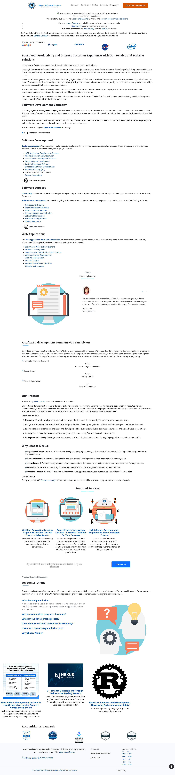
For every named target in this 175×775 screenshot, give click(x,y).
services (43, 239)
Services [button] (74, 5)
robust (105, 28)
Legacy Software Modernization (38, 213)
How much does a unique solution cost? (42, 628)
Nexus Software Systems (49, 5)
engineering (83, 19)
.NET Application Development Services (42, 153)
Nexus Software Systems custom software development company (58, 770)
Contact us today (41, 36)
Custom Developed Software (37, 164)
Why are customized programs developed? (44, 614)
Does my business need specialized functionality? (47, 623)
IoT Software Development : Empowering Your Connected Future (104, 533)
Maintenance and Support (34, 200)
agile (75, 19)
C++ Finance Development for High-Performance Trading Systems (65, 692)
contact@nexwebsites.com (101, 753)
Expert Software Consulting (37, 207)
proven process (39, 401)
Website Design (32, 260)
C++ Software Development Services (40, 158)
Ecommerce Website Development (40, 247)
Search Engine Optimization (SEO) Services (43, 252)
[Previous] (142, 291)
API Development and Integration (39, 156)
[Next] (146, 291)
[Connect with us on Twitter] (124, 753)
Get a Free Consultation (135, 5)
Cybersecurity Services (34, 205)
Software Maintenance (34, 216)
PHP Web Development (35, 249)
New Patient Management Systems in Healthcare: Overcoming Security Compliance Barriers (21, 705)
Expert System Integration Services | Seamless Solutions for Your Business (70, 533)
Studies (95, 5)
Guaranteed (76, 26)
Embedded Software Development (39, 167)
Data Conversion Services (36, 210)
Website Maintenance (34, 266)
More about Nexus (67, 752)
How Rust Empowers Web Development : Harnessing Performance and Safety (109, 703)
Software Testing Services (36, 218)
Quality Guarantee (45, 758)
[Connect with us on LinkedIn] (130, 753)
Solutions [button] (85, 5)
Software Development (39, 133)
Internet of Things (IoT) (35, 169)
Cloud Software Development (37, 161)
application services (52, 127)
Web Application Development (38, 255)
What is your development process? (40, 618)
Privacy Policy (121, 770)
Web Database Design (34, 258)
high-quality (89, 28)
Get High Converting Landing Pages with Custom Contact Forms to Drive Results (37, 533)
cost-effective (72, 23)
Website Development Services (38, 263)
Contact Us (121, 564)
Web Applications (37, 226)
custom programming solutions (114, 19)
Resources (104, 5)
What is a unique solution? (36, 600)
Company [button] (114, 5)
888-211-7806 (96, 758)
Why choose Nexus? (32, 632)
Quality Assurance (33, 221)
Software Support (37, 180)
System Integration (33, 175)
